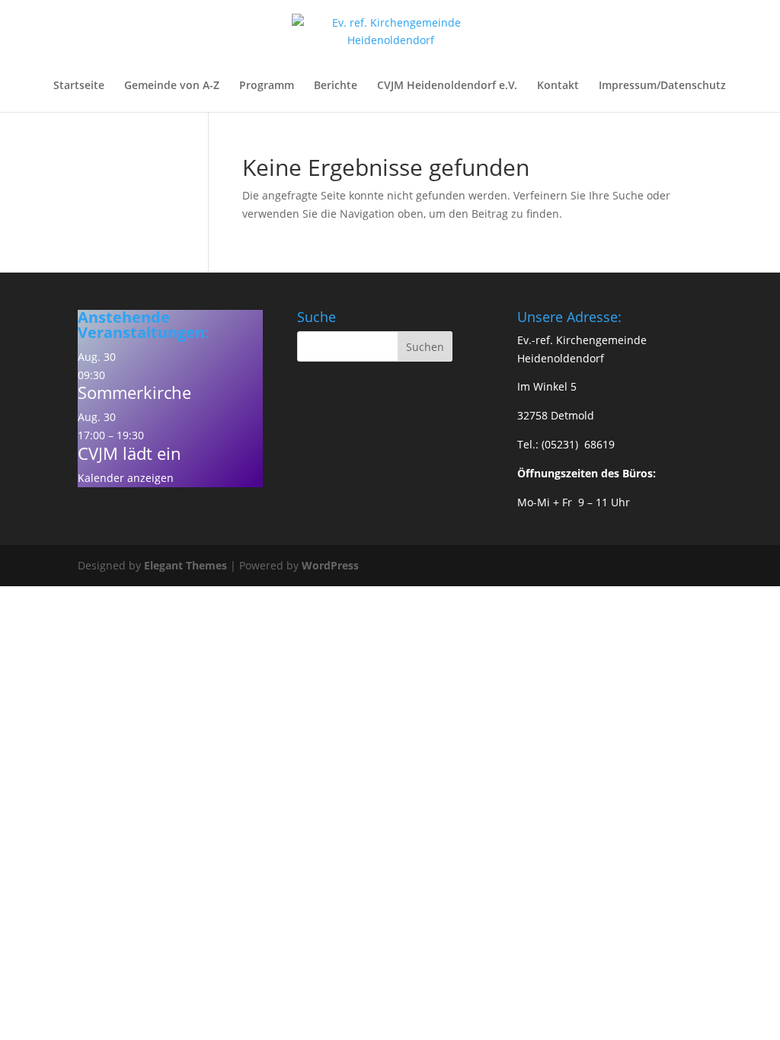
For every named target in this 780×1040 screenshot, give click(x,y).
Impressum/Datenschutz (662, 86)
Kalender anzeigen (126, 478)
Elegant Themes (185, 565)
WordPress (330, 565)
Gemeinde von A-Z (171, 86)
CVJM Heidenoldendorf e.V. (447, 86)
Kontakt (558, 86)
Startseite (78, 86)
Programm (266, 86)
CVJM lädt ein (129, 453)
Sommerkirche (134, 392)
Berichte (335, 86)
